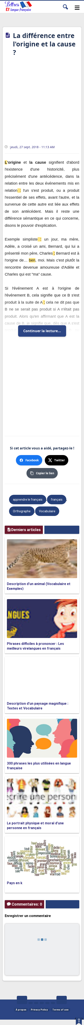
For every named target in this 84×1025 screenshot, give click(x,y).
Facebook (32, 460)
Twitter (59, 460)
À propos (21, 1009)
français (56, 499)
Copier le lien (45, 473)
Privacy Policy (39, 1009)
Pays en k (14, 883)
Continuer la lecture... (42, 330)
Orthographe (22, 511)
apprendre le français (27, 499)
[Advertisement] (42, 102)
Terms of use (60, 1009)
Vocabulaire (47, 511)
